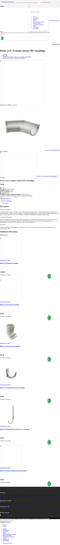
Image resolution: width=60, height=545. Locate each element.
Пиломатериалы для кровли (49, 495)
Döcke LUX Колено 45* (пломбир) (10, 346)
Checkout (8, 522)
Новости (32, 503)
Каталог (1, 503)
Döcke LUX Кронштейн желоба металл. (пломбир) (15, 429)
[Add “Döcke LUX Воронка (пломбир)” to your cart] (49, 276)
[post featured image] (30, 249)
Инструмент (36, 28)
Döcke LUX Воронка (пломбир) (9, 263)
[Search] (2, 38)
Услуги (29, 503)
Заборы (27, 495)
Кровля (5, 528)
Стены (4, 538)
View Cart (3, 522)
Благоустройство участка (9, 534)
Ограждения (6, 530)
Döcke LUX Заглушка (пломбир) (9, 304)
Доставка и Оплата (54, 20)
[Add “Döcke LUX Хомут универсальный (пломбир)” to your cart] (49, 483)
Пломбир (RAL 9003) (27, 195)
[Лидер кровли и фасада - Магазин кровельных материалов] (7, 1)
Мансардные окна (13, 495)
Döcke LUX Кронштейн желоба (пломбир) (12, 387)
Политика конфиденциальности (21, 503)
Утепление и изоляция (38, 24)
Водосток (41, 495)
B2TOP (47, 518)
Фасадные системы (22, 495)
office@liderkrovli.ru (45, 2)
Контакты (6, 503)
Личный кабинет (11, 503)
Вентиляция (6, 539)
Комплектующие (7, 535)
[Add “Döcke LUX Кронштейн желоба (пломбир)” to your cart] (49, 400)
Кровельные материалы (5, 495)
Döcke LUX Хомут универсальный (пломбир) (13, 470)
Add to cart (3, 198)
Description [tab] (5, 203)
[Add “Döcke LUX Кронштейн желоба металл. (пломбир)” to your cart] (49, 442)
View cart (8, 198)
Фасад (4, 532)
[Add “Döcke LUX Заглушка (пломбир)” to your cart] (49, 317)
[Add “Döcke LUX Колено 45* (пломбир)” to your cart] (49, 359)
